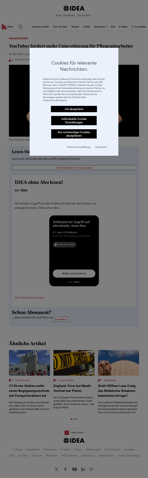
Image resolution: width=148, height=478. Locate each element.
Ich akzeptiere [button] (74, 109)
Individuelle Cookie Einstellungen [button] (74, 120)
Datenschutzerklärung (78, 147)
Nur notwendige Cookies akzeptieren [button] (74, 133)
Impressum (101, 147)
